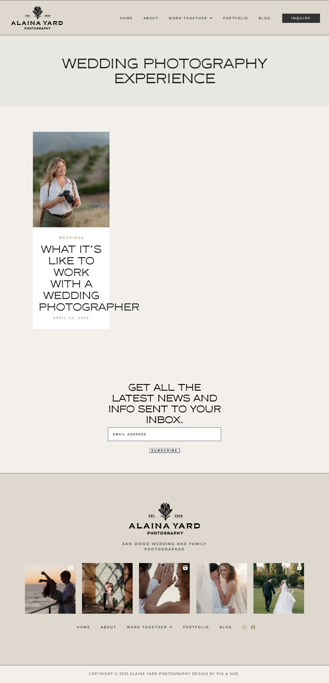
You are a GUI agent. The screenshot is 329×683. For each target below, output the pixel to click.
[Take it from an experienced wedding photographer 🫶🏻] (278, 588)
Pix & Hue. (228, 674)
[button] (190, 18)
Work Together (188, 18)
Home (126, 18)
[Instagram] (244, 627)
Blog (265, 18)
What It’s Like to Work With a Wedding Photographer (89, 278)
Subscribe (164, 450)
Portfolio (235, 18)
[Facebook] (253, 627)
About (151, 18)
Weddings (71, 238)
